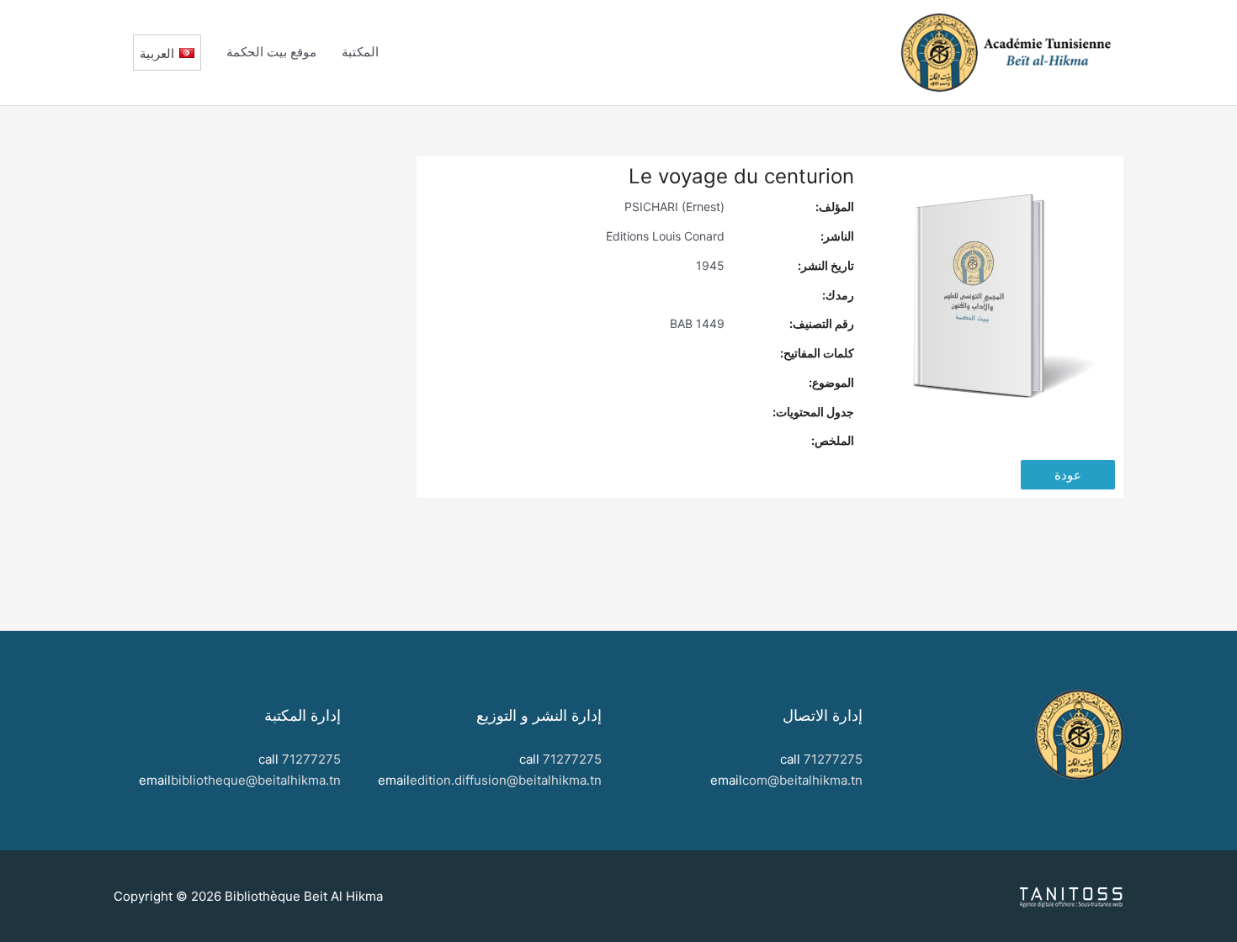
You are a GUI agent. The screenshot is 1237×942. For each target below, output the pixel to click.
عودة (1067, 475)
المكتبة (360, 52)
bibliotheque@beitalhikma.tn (256, 780)
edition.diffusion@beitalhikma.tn (506, 780)
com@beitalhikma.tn (802, 780)
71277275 (833, 759)
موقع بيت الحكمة (271, 52)
